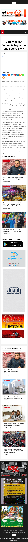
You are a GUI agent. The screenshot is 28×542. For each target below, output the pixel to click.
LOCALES (6, 530)
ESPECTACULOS (14, 38)
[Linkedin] (12, 75)
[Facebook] (13, 3)
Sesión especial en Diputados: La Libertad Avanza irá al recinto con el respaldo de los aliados (13, 450)
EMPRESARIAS (6, 380)
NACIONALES (6, 432)
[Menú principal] (6, 32)
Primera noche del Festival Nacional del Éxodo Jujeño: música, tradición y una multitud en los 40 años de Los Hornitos (14, 204)
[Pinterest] (14, 75)
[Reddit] (9, 75)
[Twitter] (6, 75)
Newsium (25, 538)
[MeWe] (17, 75)
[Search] (26, 32)
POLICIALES (5, 532)
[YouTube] (15, 3)
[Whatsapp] (23, 75)
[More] (3, 77)
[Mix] (20, 75)
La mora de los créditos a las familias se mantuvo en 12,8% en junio (14, 424)
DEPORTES (21, 530)
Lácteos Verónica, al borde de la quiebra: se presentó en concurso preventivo (13, 398)
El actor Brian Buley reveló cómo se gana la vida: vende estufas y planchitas (14, 178)
